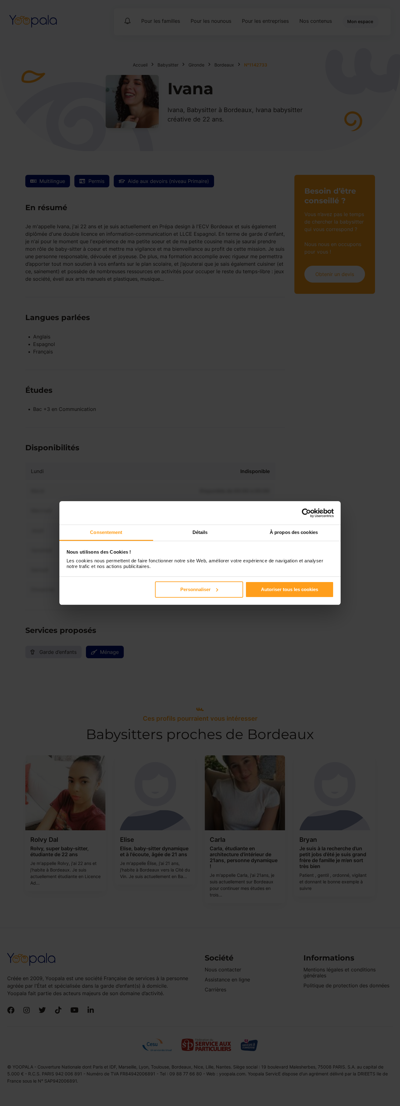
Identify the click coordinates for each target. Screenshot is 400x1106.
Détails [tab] (200, 532)
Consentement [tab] (106, 532)
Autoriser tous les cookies (289, 589)
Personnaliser (195, 589)
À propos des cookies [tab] (294, 532)
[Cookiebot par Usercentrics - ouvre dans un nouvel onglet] (306, 513)
